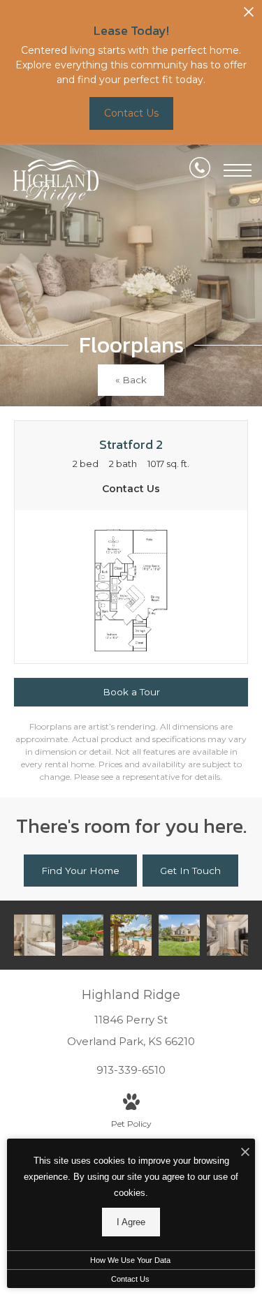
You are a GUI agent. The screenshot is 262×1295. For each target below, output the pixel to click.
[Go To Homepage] (55, 184)
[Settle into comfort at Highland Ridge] (82, 935)
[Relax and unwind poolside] (131, 935)
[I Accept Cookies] (245, 1153)
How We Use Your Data (130, 1260)
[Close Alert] (248, 15)
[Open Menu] (238, 170)
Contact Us (130, 1279)
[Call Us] (199, 170)
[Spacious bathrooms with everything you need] (34, 935)
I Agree (131, 1222)
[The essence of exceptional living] (179, 935)
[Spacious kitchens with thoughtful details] (227, 935)
